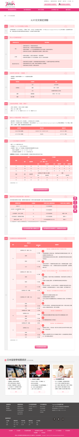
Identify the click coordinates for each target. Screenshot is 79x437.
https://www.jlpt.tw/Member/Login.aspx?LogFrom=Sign (47, 122)
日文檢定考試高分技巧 (41, 189)
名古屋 (22, 424)
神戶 (29, 424)
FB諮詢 (75, 203)
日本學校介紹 (54, 9)
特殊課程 (30, 408)
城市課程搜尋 (27, 9)
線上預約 (75, 207)
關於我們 (59, 1)
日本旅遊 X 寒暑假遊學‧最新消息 (14, 385)
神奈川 (17, 422)
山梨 (22, 422)
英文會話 (43, 432)
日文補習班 (49, 430)
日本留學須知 (20, 412)
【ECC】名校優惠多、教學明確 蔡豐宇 (62, 381)
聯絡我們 (75, 199)
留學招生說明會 (20, 410)
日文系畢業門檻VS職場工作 (31, 228)
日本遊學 (18, 430)
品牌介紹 (64, 1)
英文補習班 (67, 430)
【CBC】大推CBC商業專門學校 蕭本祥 (62, 383)
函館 (7, 424)
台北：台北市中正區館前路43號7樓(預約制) (60, 406)
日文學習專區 (42, 408)
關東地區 (16, 420)
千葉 (17, 424)
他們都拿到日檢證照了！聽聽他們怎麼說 (55, 228)
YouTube (75, 211)
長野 (24, 422)
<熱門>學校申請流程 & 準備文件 (14, 383)
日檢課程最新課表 (41, 347)
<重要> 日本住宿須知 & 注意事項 (14, 388)
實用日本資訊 (42, 406)
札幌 (7, 422)
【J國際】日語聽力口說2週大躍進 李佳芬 (62, 388)
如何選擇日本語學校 (51, 4)
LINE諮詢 (69, 1)
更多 (16, 391)
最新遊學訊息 (20, 406)
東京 (14, 422)
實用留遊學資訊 (12, 9)
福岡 (37, 422)
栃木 (14, 426)
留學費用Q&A (46, 1)
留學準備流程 (8, 410)
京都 (32, 422)
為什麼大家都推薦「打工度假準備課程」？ (39, 385)
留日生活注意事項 (34, 383)
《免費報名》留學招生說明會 (13, 381)
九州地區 (38, 420)
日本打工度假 (42, 410)
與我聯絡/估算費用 (65, 4)
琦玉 (14, 424)
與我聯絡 (8, 408)
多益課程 (36, 432)
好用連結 (41, 412)
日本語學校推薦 (27, 430)
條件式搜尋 (41, 9)
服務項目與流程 (54, 1)
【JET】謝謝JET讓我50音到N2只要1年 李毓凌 (63, 385)
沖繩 (37, 424)
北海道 (7, 420)
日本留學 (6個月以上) (33, 406)
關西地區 (31, 420)
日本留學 (11, 430)
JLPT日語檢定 (58, 430)
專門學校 (30, 410)
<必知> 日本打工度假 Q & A (36, 388)
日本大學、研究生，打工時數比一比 (38, 381)
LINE (63, 419)
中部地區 (23, 420)
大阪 (29, 422)
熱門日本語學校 (20, 408)
